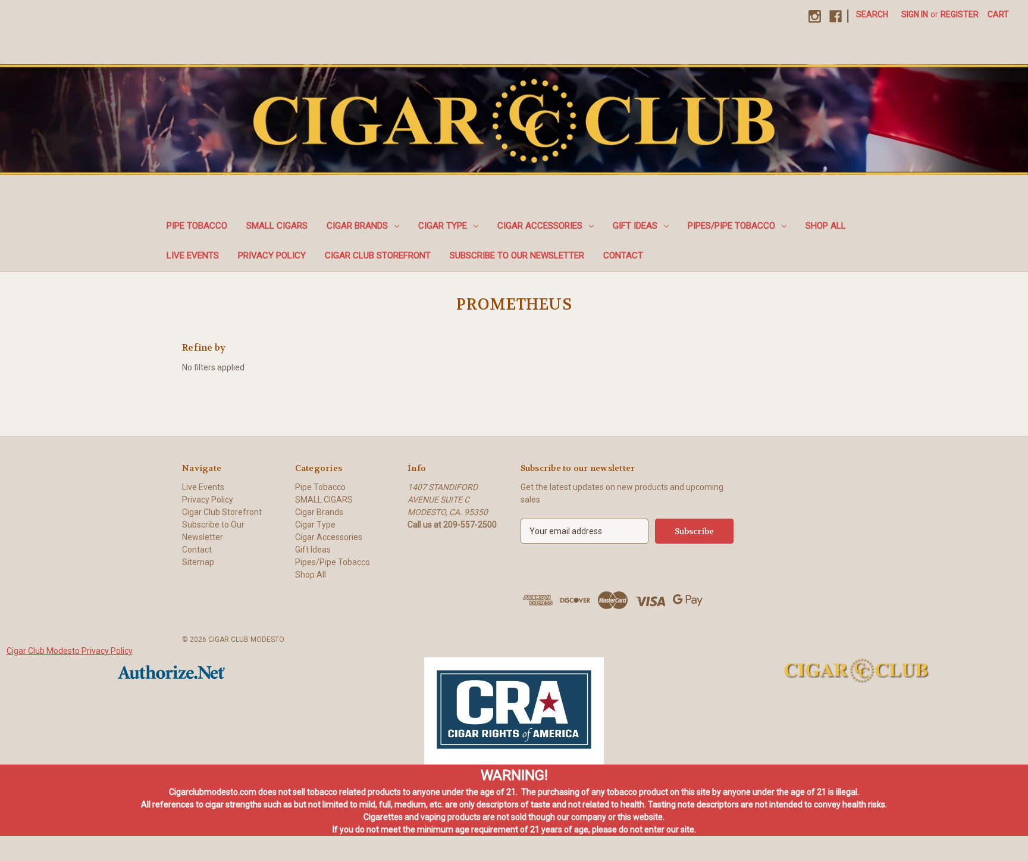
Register (960, 14)
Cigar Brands (357, 225)
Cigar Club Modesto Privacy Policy (70, 651)
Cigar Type (442, 225)
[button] (514, 711)
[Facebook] (835, 16)
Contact (623, 255)
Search (872, 14)
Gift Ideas (635, 225)
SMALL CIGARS (277, 225)
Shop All (826, 225)
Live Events (193, 255)
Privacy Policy (272, 255)
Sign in (914, 14)
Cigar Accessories (539, 225)
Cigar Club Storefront (378, 255)
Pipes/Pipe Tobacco (731, 225)
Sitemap (198, 562)
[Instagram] (814, 16)
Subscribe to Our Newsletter (517, 255)
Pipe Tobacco (197, 225)
